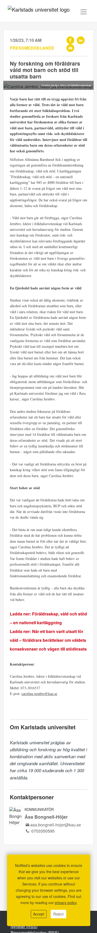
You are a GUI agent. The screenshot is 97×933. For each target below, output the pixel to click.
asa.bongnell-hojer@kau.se (55, 825)
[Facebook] (70, 40)
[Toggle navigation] (84, 12)
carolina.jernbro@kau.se (39, 693)
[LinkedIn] (81, 40)
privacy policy (66, 902)
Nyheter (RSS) (24, 926)
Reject (58, 913)
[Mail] (70, 48)
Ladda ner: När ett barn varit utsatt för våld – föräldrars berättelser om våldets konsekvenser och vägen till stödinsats (48, 640)
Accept (38, 913)
